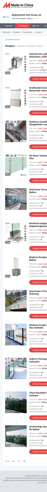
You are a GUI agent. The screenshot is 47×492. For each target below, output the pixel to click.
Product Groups (13, 39)
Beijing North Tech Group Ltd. (26, 15)
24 (14, 461)
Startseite (9, 26)
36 (19, 461)
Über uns (35, 26)
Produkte (23, 26)
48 (24, 461)
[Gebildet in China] (18, 5)
